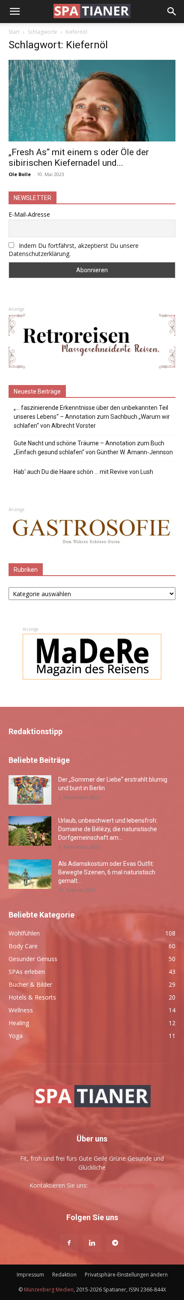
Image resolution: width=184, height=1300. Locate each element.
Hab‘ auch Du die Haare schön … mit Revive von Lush (83, 471)
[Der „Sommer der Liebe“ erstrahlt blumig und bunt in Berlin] (30, 790)
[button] (14, 11)
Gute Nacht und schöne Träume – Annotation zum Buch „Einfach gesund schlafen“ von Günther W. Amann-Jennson (93, 448)
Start (14, 31)
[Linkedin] (92, 1243)
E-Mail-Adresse (29, 214)
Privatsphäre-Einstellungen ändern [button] (126, 1274)
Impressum (30, 1274)
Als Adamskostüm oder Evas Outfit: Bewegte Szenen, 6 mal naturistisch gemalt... (106, 872)
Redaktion (64, 1274)
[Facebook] (68, 1243)
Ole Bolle (20, 174)
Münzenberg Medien (49, 1289)
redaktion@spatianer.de (122, 1185)
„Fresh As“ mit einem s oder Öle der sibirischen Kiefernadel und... (79, 157)
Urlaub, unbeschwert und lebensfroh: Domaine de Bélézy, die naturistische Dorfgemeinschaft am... (107, 829)
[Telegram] (115, 1243)
